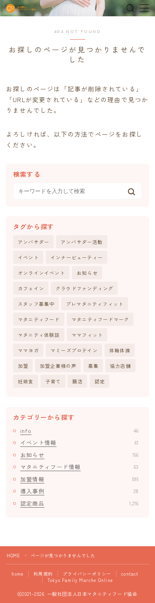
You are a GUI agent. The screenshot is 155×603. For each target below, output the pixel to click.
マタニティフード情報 (79, 467)
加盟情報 (79, 479)
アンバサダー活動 (82, 241)
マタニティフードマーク (100, 319)
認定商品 (79, 503)
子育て (53, 381)
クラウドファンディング (84, 288)
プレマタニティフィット (95, 303)
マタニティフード (39, 319)
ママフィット (87, 334)
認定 (100, 381)
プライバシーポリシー (87, 573)
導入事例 (79, 491)
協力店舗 (120, 365)
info (79, 431)
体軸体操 (119, 350)
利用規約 (43, 573)
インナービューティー (76, 257)
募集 (93, 365)
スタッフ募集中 (36, 303)
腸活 (77, 381)
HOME (13, 555)
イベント (28, 257)
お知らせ (87, 272)
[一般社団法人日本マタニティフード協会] (21, 8)
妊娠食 (26, 381)
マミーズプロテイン (74, 350)
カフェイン (31, 288)
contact (129, 573)
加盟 (23, 365)
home (17, 573)
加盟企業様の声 (58, 365)
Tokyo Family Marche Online (80, 580)
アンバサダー (33, 241)
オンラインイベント (41, 272)
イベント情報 (79, 442)
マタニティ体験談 (39, 334)
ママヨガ (28, 350)
